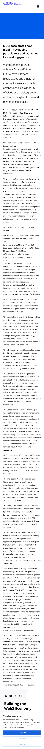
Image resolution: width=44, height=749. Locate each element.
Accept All (22, 733)
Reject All (22, 744)
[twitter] (15, 696)
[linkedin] (6, 696)
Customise (22, 739)
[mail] (20, 696)
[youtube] (10, 696)
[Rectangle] (13, 6)
